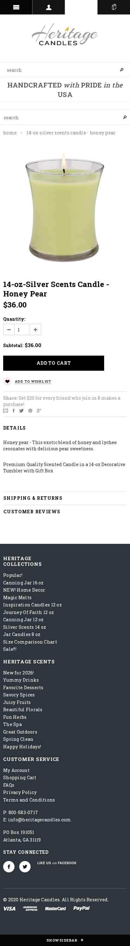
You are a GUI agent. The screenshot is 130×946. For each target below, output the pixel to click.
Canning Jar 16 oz (23, 583)
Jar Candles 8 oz (21, 634)
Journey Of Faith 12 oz (28, 612)
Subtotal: (13, 345)
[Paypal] (81, 908)
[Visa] (9, 908)
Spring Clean (18, 739)
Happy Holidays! (22, 747)
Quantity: (14, 319)
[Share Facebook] (14, 410)
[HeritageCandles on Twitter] (25, 866)
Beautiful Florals (23, 709)
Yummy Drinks (21, 680)
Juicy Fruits (17, 702)
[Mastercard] (55, 908)
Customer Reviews (31, 512)
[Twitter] (21, 410)
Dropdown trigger (48, 7)
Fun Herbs (15, 717)
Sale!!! (9, 649)
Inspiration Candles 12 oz (32, 605)
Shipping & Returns (32, 498)
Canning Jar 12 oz (23, 619)
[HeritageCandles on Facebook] (9, 866)
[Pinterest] (30, 410)
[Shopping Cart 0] (114, 7)
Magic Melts (17, 597)
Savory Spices (19, 695)
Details (14, 428)
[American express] (30, 908)
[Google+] (39, 410)
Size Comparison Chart (30, 642)
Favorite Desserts (23, 687)
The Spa (12, 724)
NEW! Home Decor (24, 590)
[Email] (5, 410)
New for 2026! (18, 673)
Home (10, 133)
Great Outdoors (20, 732)
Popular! (12, 575)
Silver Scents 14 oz (24, 627)
